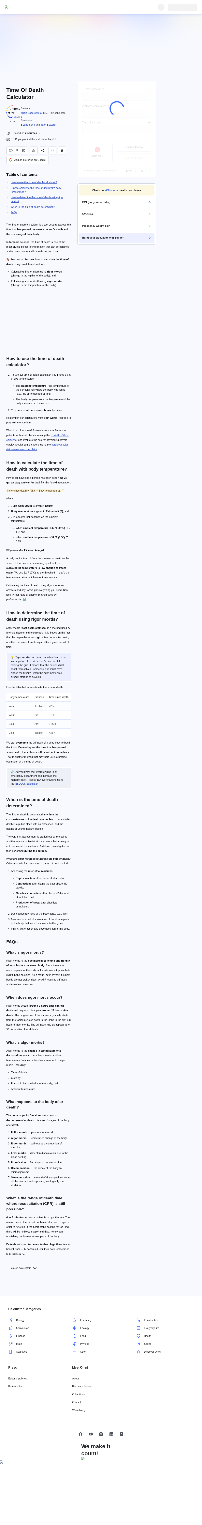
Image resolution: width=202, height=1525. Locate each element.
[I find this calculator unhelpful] (24, 150)
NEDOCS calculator (26, 783)
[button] (116, 190)
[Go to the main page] (23, 7)
